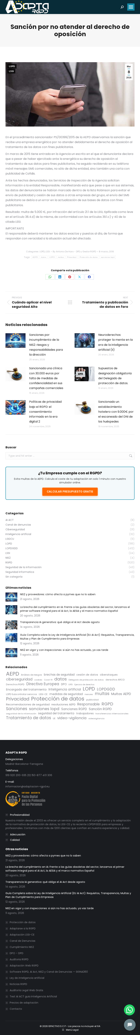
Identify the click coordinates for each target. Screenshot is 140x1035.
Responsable (88, 704)
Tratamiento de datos (28, 718)
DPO (64, 684)
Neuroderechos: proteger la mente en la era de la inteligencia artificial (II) (115, 342)
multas (61, 257)
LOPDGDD (106, 689)
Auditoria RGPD (19, 959)
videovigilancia (96, 718)
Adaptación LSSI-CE (22, 934)
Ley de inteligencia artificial (27, 978)
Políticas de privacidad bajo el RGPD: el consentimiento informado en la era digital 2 (45, 412)
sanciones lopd (107, 257)
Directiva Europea (42, 684)
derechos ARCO (115, 679)
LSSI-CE (43, 694)
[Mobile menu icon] (131, 7)
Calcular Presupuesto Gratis (70, 491)
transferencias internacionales (112, 713)
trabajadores (85, 713)
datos (43, 257)
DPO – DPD (16, 953)
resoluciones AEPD (63, 704)
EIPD (71, 684)
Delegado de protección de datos (86, 679)
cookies (38, 679)
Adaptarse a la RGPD (23, 928)
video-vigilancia (72, 718)
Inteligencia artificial (64, 689)
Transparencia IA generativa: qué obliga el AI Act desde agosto (60, 622)
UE (54, 718)
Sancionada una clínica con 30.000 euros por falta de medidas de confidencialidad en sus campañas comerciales (46, 378)
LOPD (12, 66)
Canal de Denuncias (22, 941)
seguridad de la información (21, 713)
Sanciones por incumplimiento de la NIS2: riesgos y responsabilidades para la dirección (46, 345)
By (74, 251)
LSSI (11, 71)
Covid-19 (48, 679)
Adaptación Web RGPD (24, 965)
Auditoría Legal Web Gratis (26, 990)
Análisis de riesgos (31, 674)
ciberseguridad (19, 679)
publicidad (92, 699)
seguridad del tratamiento (56, 713)
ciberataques (109, 674)
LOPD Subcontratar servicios (21, 694)
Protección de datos (89, 257)
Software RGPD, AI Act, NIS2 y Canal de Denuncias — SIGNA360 (49, 972)
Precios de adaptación (24, 1002)
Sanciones (16, 709)
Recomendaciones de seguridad (28, 704)
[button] (129, 1009)
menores (89, 694)
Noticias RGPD (18, 984)
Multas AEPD (121, 694)
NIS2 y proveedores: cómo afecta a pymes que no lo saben (58, 594)
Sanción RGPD (100, 709)
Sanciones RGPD (74, 709)
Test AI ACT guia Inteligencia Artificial (33, 996)
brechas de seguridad (59, 674)
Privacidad (71, 257)
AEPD (35, 257)
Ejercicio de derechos (84, 684)
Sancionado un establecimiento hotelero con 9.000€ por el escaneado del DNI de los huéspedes (116, 412)
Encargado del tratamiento (26, 689)
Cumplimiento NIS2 (22, 947)
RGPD (107, 704)
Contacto (16, 1009)
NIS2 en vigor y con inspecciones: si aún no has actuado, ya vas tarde (64, 650)
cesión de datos (87, 674)
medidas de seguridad (66, 694)
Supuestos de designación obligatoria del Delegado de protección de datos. (115, 375)
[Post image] (15, 340)
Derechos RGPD (15, 684)
